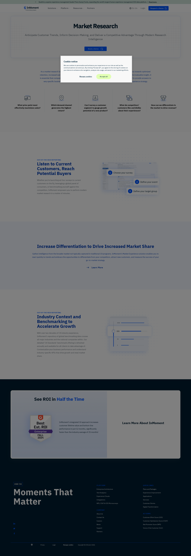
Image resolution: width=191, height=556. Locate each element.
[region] (96, 69)
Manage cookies (85, 76)
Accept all (104, 77)
